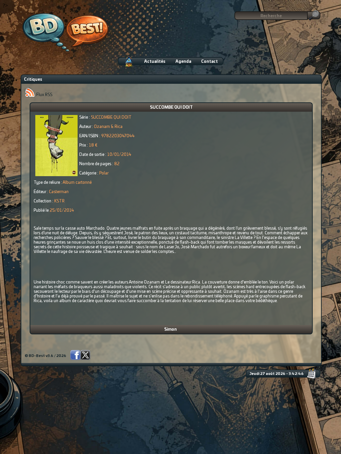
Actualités (155, 61)
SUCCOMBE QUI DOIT (171, 107)
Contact (209, 61)
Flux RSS (43, 95)
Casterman (59, 192)
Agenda (183, 61)
